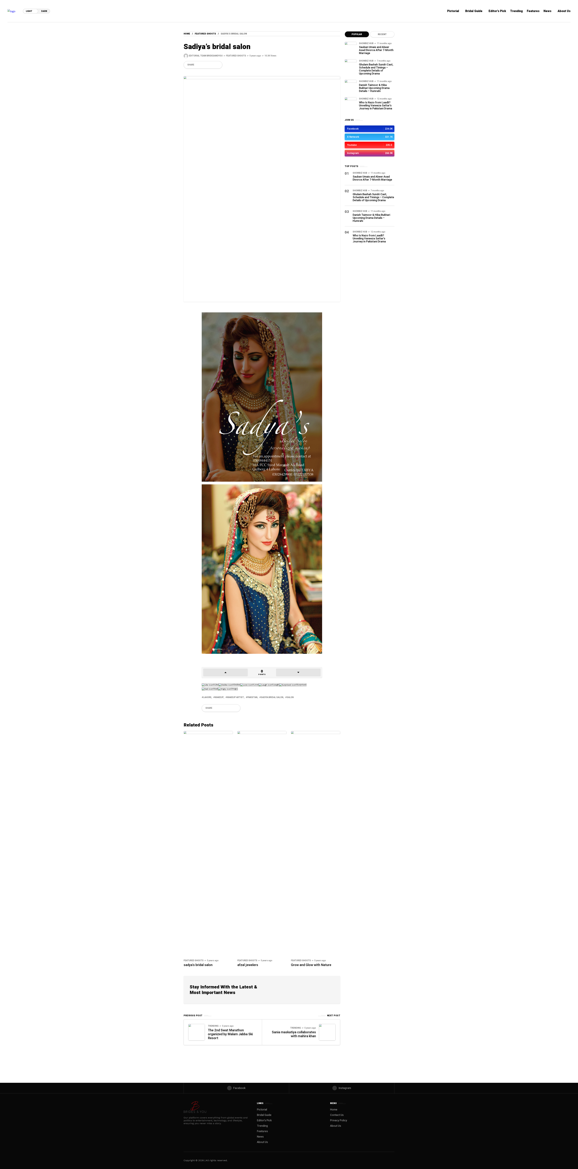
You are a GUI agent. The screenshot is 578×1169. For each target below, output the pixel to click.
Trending (213, 1026)
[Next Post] (327, 1032)
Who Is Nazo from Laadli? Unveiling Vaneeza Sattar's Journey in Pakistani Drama (375, 106)
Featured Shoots (205, 33)
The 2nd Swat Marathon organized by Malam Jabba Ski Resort (230, 1034)
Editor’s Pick (264, 1120)
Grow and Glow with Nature (311, 965)
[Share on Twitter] (202, 65)
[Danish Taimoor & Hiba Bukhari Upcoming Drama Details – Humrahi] (351, 86)
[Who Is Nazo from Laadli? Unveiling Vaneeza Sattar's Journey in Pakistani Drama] (351, 103)
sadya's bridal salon (198, 965)
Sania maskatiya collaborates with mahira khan (294, 1034)
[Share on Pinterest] (207, 65)
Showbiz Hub (366, 43)
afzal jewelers (247, 965)
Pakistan (252, 697)
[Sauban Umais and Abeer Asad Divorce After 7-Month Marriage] (351, 48)
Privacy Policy (338, 1120)
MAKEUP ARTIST (235, 697)
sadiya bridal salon (272, 697)
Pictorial (262, 1110)
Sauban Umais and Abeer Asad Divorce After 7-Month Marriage (376, 50)
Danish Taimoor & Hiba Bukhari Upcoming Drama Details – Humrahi (374, 88)
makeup (219, 697)
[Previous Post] (196, 1032)
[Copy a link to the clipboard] (218, 65)
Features (262, 1131)
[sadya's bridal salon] (208, 843)
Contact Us (337, 1115)
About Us (262, 1142)
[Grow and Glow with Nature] (315, 843)
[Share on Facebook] (197, 65)
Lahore (207, 697)
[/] (369, 128)
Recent (382, 34)
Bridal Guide (264, 1115)
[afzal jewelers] (262, 843)
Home (187, 33)
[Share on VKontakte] (213, 65)
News (260, 1137)
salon (290, 697)
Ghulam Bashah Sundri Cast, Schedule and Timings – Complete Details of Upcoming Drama (376, 69)
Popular (357, 34)
